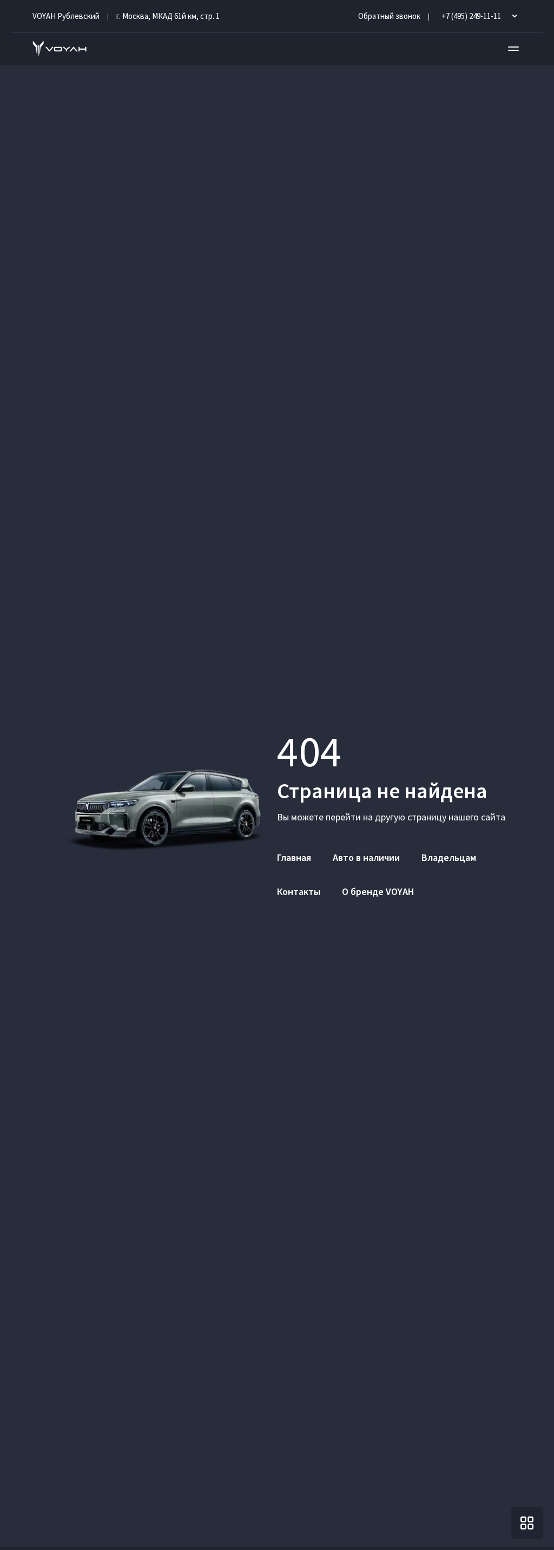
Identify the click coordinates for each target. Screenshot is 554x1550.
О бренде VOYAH (378, 891)
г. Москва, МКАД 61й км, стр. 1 (168, 16)
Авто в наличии (366, 857)
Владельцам (448, 857)
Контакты (298, 891)
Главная (294, 857)
